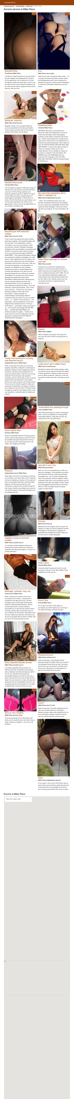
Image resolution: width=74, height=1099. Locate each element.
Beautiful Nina (11, 71)
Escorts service (9, 6)
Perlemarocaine (45, 125)
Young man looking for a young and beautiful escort (19, 359)
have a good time (13, 430)
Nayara (41, 329)
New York (29, 6)
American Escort (45, 655)
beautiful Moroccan (13, 182)
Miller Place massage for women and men (52, 260)
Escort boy (43, 600)
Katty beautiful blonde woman (18, 662)
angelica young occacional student (17, 539)
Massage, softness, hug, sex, (18, 591)
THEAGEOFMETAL (10, 2)
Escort (41, 703)
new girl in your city (47, 465)
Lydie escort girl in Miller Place (52, 364)
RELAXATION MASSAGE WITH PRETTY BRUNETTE (52, 194)
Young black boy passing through (53, 407)
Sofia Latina (43, 563)
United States (20, 6)
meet (40, 778)
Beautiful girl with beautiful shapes (17, 232)
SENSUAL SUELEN (13, 120)
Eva (40, 71)
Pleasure (9, 471)
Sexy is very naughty (14, 713)
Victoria (41, 521)
